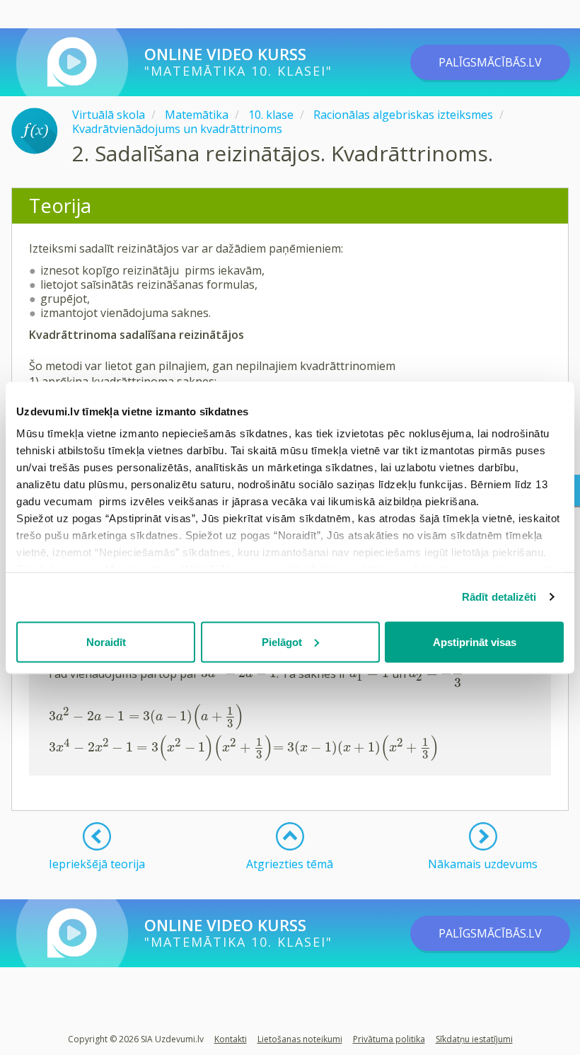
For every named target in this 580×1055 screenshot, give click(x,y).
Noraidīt (106, 641)
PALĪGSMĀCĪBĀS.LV (490, 62)
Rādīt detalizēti (499, 597)
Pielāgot (282, 641)
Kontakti (230, 1039)
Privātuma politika (389, 1039)
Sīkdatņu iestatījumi (474, 1039)
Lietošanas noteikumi (299, 1039)
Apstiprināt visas (474, 641)
